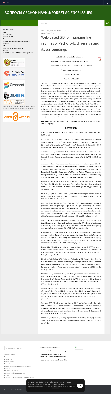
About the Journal (8, 30)
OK (80, 385)
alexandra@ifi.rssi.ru (74, 70)
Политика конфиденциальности (13, 48)
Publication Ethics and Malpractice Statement (16, 41)
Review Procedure (8, 39)
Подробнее (60, 384)
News (4, 32)
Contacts (6, 44)
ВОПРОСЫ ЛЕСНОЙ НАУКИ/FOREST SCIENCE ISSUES (48, 12)
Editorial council (8, 37)
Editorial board (7, 34)
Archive (5, 50)
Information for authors (10, 46)
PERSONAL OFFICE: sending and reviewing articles (18, 53)
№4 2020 (44, 23)
